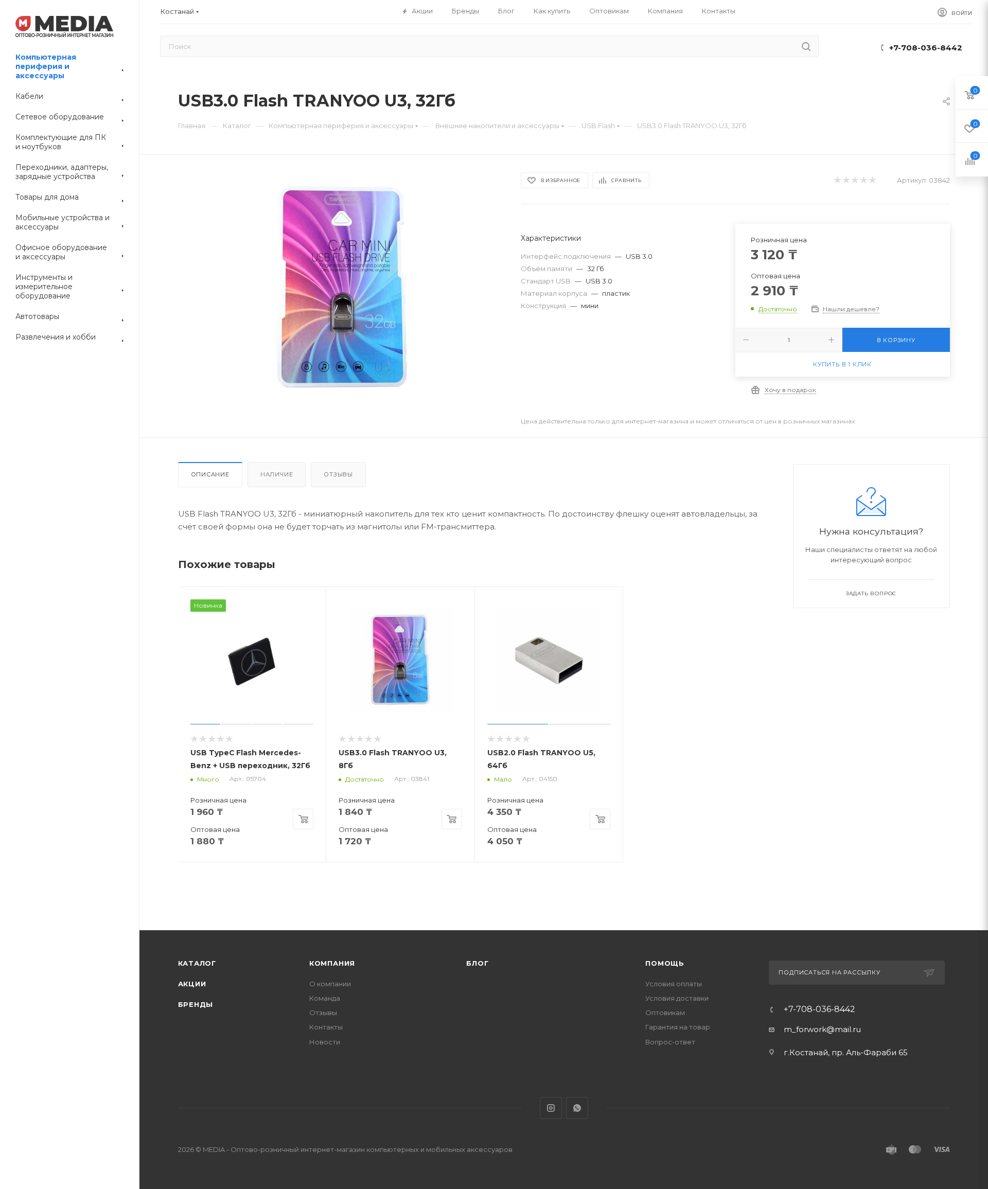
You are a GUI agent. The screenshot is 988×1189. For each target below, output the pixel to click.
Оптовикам (665, 1012)
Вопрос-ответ (670, 1042)
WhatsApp (577, 1108)
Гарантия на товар (677, 1027)
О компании (330, 984)
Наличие (276, 474)
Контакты (326, 1027)
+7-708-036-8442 (925, 47)
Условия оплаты (673, 984)
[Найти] (806, 46)
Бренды (196, 1004)
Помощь (664, 963)
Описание (210, 474)
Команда (324, 998)
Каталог (197, 963)
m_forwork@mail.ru (822, 1029)
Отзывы (338, 474)
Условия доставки (677, 998)
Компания (332, 963)
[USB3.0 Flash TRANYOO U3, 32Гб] (340, 287)
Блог (477, 963)
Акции (192, 984)
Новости (324, 1042)
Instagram (551, 1108)
